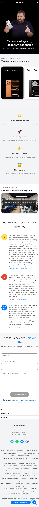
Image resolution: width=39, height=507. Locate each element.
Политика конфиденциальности (26, 498)
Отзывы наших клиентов (16, 327)
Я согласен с (20, 401)
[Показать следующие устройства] (35, 83)
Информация (5, 413)
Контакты (4, 417)
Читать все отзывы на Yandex (18, 268)
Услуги (3, 410)
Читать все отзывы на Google (17, 299)
